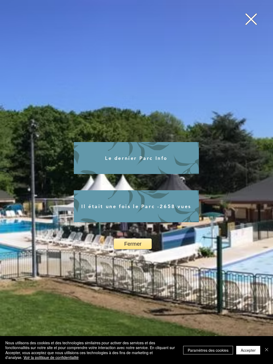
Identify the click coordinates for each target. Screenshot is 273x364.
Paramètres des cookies (208, 350)
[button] (251, 19)
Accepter (248, 350)
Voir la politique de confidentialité (51, 357)
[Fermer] (266, 350)
